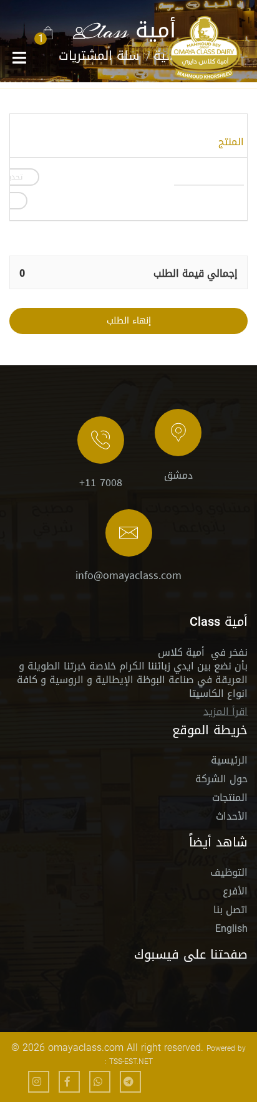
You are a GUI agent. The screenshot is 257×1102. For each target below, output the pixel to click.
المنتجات (230, 799)
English (231, 928)
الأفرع (235, 893)
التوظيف (229, 874)
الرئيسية (229, 762)
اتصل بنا (230, 911)
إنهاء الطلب (129, 320)
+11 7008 (100, 482)
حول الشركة (221, 780)
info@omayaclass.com (128, 575)
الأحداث (232, 818)
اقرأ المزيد (225, 711)
